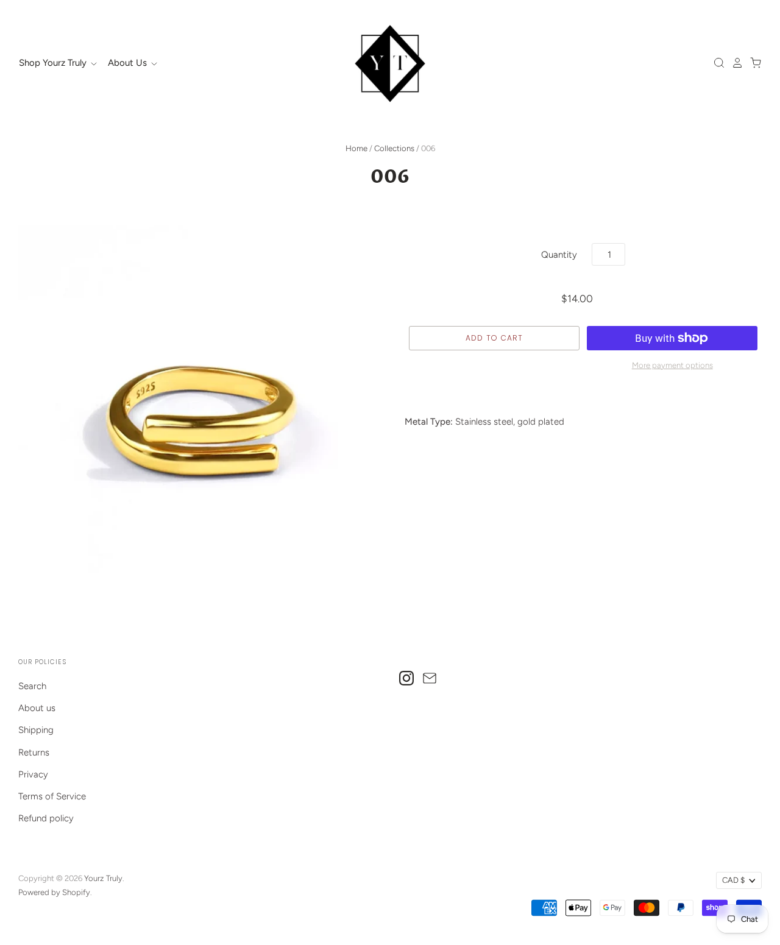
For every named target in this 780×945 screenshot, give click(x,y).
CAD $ (733, 880)
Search (32, 686)
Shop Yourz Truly (54, 62)
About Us (128, 62)
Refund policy (46, 818)
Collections (394, 148)
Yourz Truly (103, 878)
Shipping (36, 729)
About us (36, 708)
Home (356, 148)
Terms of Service (52, 796)
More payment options (672, 365)
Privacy (33, 774)
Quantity (559, 254)
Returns (33, 752)
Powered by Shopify (54, 892)
